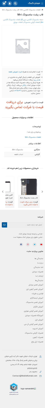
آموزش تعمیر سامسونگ (34, 302)
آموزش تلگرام (38, 306)
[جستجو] (15, 3)
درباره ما (40, 263)
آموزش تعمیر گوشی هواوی (33, 311)
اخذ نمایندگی (38, 267)
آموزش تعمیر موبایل (36, 284)
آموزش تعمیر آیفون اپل (34, 289)
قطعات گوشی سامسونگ (31, 22)
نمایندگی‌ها (39, 280)
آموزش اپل (39, 319)
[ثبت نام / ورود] (9, 3)
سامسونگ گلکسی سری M (30, 19)
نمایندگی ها (39, 258)
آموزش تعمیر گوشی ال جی (33, 324)
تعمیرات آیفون (38, 337)
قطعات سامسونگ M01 (33, 137)
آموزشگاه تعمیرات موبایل (34, 315)
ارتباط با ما (39, 276)
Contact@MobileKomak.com (24, 376)
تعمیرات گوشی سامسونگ (34, 333)
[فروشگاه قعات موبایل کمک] (34, 3)
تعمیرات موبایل (37, 271)
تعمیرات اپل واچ (37, 341)
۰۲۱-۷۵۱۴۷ (33, 372)
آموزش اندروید (37, 328)
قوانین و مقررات (37, 293)
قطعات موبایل (18, 22)
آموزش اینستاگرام (36, 298)
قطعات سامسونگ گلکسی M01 (30, 10)
